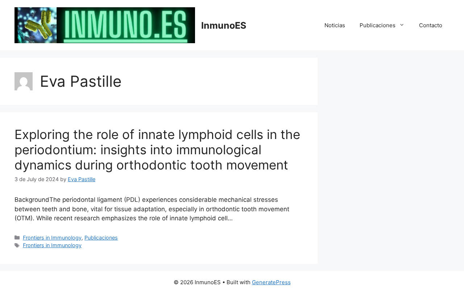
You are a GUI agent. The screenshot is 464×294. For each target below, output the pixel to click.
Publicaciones (377, 25)
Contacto (430, 25)
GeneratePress (271, 282)
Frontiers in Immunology (52, 237)
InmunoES (223, 25)
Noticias (334, 25)
